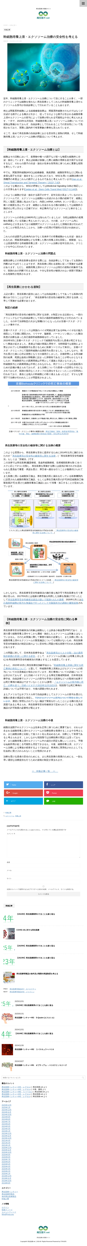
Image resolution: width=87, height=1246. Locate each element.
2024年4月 (6, 1129)
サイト (9, 878)
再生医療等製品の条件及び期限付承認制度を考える (37, 974)
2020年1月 (6, 1174)
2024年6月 (6, 1124)
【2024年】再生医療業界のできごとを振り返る (35, 914)
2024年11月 (6, 1112)
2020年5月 (6, 1164)
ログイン (5, 1207)
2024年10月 (6, 1115)
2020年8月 (6, 1157)
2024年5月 (6, 1126)
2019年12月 (6, 1176)
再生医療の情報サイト (43, 1237)
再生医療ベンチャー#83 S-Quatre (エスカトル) (34, 1018)
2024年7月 (6, 1122)
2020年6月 (6, 1162)
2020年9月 (6, 1155)
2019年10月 (6, 1181)
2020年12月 (6, 1148)
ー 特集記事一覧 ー (45, 771)
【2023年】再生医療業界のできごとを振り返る (35, 958)
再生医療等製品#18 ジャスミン (22, 992)
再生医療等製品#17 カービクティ (23, 989)
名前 (8, 862)
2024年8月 (6, 1119)
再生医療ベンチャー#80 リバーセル (17, 1092)
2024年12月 (6, 1110)
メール (9, 870)
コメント (11, 833)
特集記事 (8, 812)
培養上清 (18, 816)
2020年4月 (6, 1166)
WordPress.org (8, 1214)
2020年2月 (6, 1171)
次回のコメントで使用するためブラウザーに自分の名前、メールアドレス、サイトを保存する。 (41, 889)
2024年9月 (6, 1117)
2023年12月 (6, 1133)
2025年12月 (6, 1105)
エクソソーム (9, 816)
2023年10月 (6, 1138)
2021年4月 (6, 1141)
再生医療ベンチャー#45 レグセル (16, 1087)
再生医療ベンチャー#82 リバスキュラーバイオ (34, 1049)
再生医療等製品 (8, 1194)
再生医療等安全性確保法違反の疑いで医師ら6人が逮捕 (36, 599)
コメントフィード (9, 1212)
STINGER (63, 1241)
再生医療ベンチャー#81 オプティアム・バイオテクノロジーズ (41, 1065)
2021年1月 (6, 1145)
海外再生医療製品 (9, 1196)
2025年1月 (6, 1107)
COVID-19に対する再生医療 (27, 930)
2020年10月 (6, 1152)
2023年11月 (6, 1136)
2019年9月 (6, 1183)
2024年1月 (6, 1131)
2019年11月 (6, 1178)
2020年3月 (6, 1169)
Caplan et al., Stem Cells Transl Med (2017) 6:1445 (50, 189)
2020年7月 (6, 1159)
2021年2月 (6, 1143)
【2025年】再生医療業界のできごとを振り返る (35, 946)
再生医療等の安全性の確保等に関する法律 (34, 456)
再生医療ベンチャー (10, 1192)
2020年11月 (6, 1150)
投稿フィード (7, 1210)
